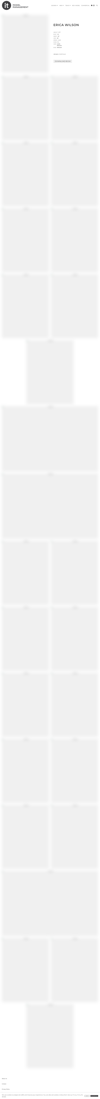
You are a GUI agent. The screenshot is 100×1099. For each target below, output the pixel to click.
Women (54, 5)
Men (61, 5)
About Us (4, 1078)
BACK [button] (56, 54)
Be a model (76, 5)
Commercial (85, 5)
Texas (68, 5)
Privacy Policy (77, 1095)
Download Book (63, 61)
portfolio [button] (62, 54)
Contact (4, 1084)
